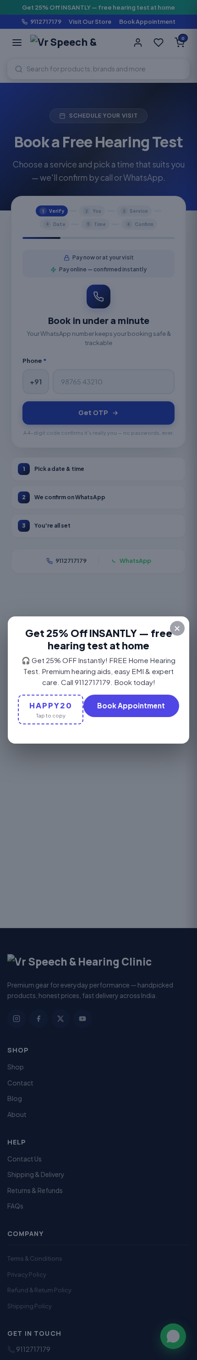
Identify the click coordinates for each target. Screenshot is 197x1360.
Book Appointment (131, 705)
